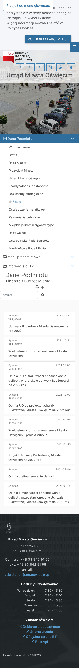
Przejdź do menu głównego (28, 5)
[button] (50, 67)
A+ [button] (30, 67)
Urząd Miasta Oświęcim (39, 75)
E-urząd (41, 642)
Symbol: (15, 317)
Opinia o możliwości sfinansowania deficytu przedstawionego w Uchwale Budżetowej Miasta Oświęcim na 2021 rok (38, 497)
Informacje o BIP (21, 266)
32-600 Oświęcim (27, 551)
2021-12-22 (63, 315)
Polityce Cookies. (21, 28)
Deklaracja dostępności (41, 626)
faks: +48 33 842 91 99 (27, 564)
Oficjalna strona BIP (41, 637)
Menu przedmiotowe (24, 257)
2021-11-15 (64, 419)
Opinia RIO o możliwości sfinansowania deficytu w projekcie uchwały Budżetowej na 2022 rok (38, 380)
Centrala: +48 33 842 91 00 (27, 559)
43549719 (34, 655)
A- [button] (40, 67)
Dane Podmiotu (20, 138)
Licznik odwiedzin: (15, 655)
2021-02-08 (63, 469)
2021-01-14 (63, 485)
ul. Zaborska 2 (27, 546)
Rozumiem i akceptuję (48, 39)
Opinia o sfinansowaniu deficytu (32, 476)
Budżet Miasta (37, 281)
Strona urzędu (41, 631)
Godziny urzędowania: (39, 584)
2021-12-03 (63, 365)
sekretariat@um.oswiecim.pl (27, 574)
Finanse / (14, 281)
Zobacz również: (39, 620)
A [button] (20, 67)
